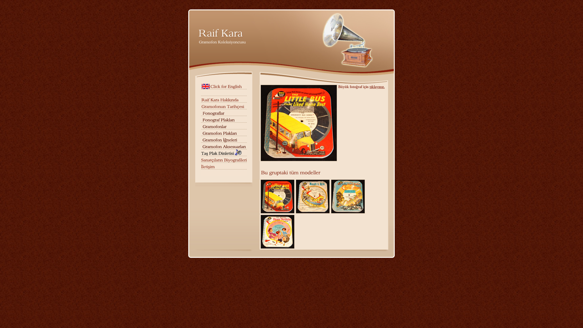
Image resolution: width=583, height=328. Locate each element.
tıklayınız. (377, 87)
